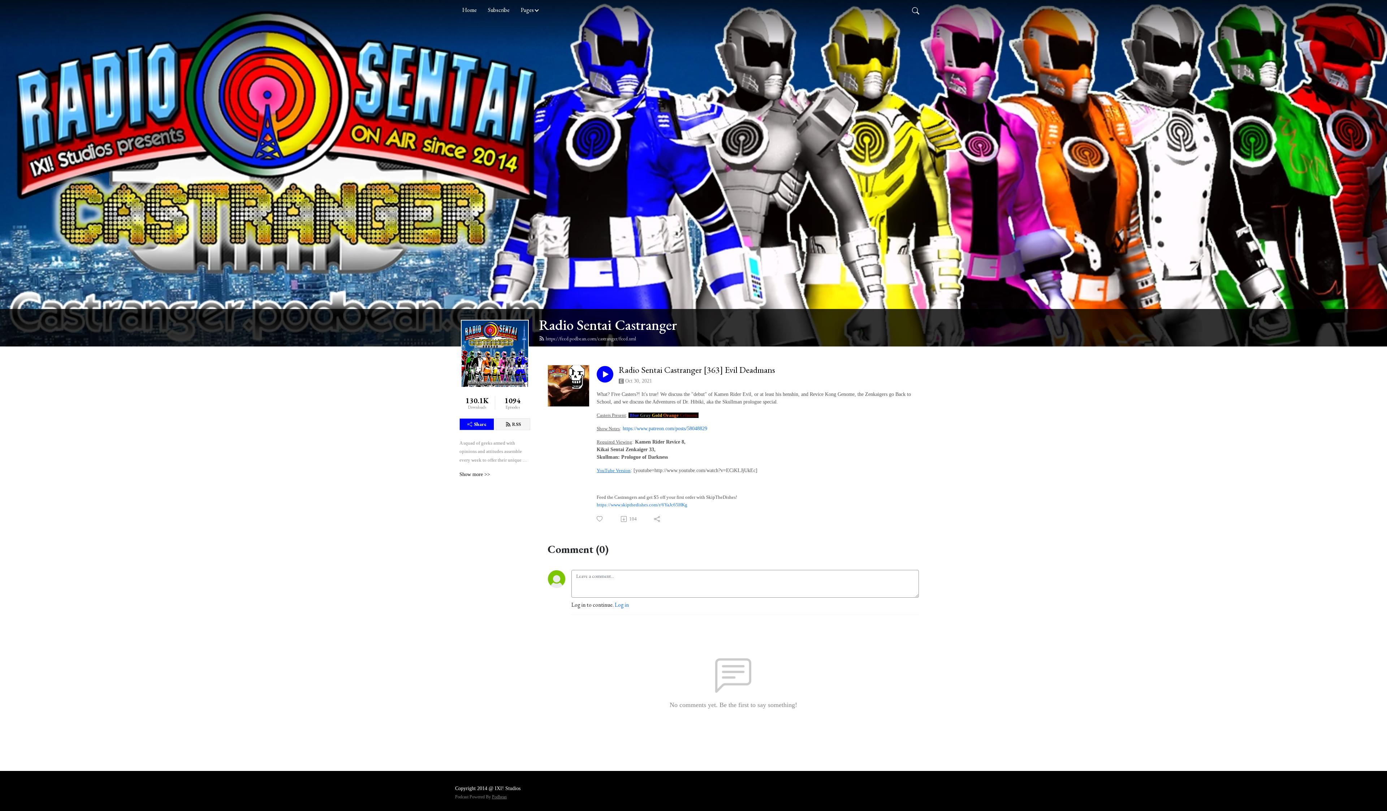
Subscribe (499, 10)
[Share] (657, 519)
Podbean (499, 796)
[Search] (915, 10)
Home (469, 10)
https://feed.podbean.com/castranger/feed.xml (591, 338)
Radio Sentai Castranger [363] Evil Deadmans (697, 370)
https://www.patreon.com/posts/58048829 (665, 428)
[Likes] (600, 519)
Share (480, 424)
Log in (622, 605)
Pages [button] (527, 10)
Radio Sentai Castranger (608, 324)
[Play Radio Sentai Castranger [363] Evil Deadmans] (605, 374)
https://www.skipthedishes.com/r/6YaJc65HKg (642, 504)
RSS (516, 424)
